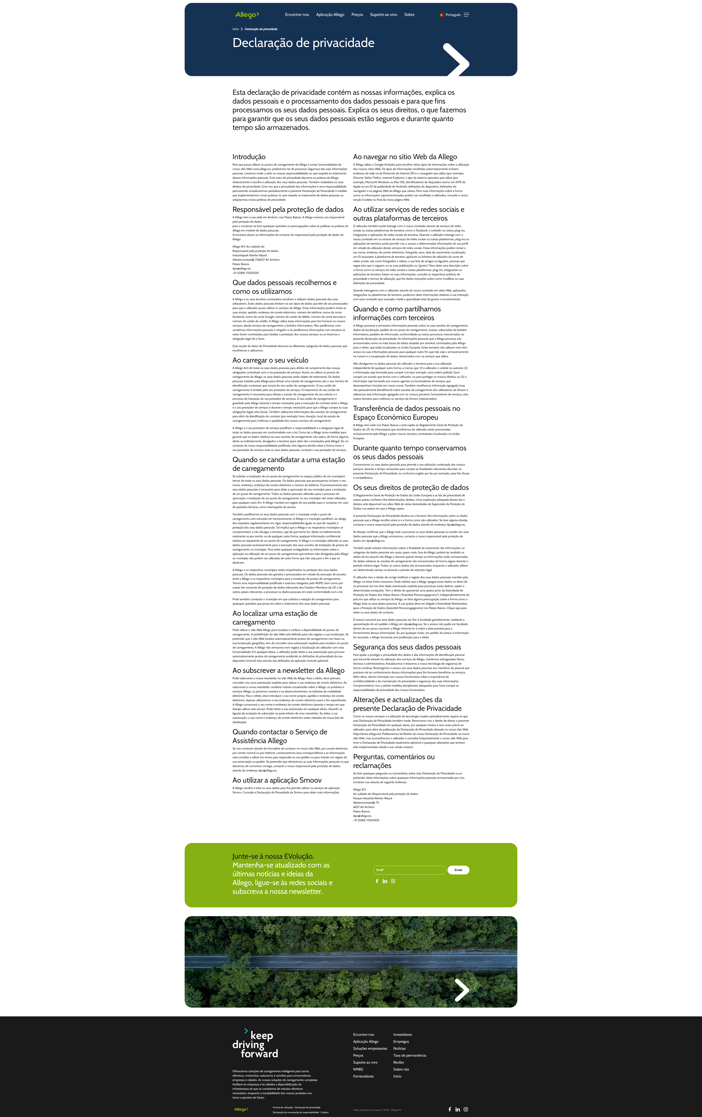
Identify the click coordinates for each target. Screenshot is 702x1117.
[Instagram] (393, 881)
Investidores (402, 1034)
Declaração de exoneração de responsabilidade (296, 1112)
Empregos (401, 1041)
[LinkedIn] (385, 881)
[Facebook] (377, 881)
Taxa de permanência (409, 1055)
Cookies (325, 1112)
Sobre (409, 14)
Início (236, 29)
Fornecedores (363, 1076)
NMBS (358, 1069)
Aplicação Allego (330, 14)
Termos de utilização (283, 1107)
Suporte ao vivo (383, 14)
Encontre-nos (297, 14)
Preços (357, 14)
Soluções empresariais (370, 1048)
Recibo (398, 1062)
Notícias (399, 1048)
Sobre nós (401, 1069)
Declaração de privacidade (307, 1107)
